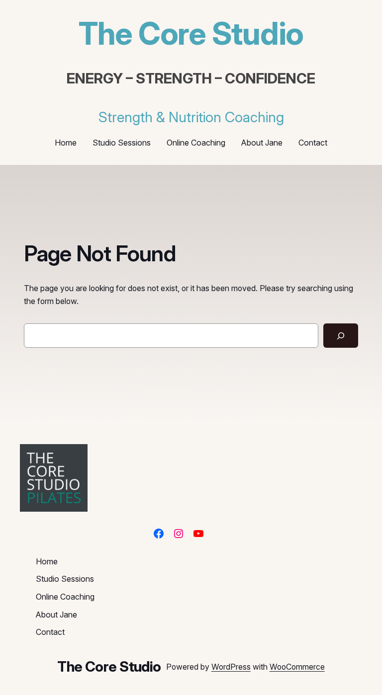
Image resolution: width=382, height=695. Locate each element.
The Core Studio (191, 33)
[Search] (340, 335)
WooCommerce (297, 667)
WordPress (231, 667)
